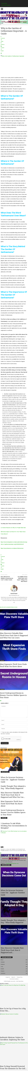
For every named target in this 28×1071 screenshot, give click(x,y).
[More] (14, 53)
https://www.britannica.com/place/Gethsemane (12, 548)
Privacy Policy (4, 3)
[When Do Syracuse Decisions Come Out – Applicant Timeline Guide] (14, 877)
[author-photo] (14, 588)
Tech (2, 966)
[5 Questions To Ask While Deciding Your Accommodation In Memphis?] (14, 839)
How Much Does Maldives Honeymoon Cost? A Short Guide (7, 578)
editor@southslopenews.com (12, 863)
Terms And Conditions (6, 5)
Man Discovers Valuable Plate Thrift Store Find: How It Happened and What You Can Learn (14, 635)
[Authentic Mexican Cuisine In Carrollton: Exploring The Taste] (14, 1023)
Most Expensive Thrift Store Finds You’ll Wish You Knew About (12, 804)
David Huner (14, 593)
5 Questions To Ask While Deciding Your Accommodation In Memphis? (14, 826)
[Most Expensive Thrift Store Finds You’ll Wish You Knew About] (14, 650)
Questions (3, 973)
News (2, 959)
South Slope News (19, 981)
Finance (2, 971)
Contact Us (8, 977)
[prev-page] (0, 700)
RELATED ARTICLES (4, 607)
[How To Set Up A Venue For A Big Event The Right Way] (14, 994)
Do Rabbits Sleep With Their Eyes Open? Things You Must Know (22, 579)
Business (3, 964)
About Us (13, 977)
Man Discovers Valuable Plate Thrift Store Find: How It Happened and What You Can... (13, 795)
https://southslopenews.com (14, 595)
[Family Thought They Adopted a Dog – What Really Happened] (14, 907)
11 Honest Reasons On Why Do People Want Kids (13, 527)
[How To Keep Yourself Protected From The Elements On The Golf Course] (14, 1052)
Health (2, 968)
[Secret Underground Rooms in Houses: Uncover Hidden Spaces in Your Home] (14, 679)
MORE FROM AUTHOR (12, 607)
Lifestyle (2, 629)
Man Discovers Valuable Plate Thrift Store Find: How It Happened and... (12, 950)
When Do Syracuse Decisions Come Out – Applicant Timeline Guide (13, 779)
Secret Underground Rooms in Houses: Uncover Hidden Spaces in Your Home (13, 695)
